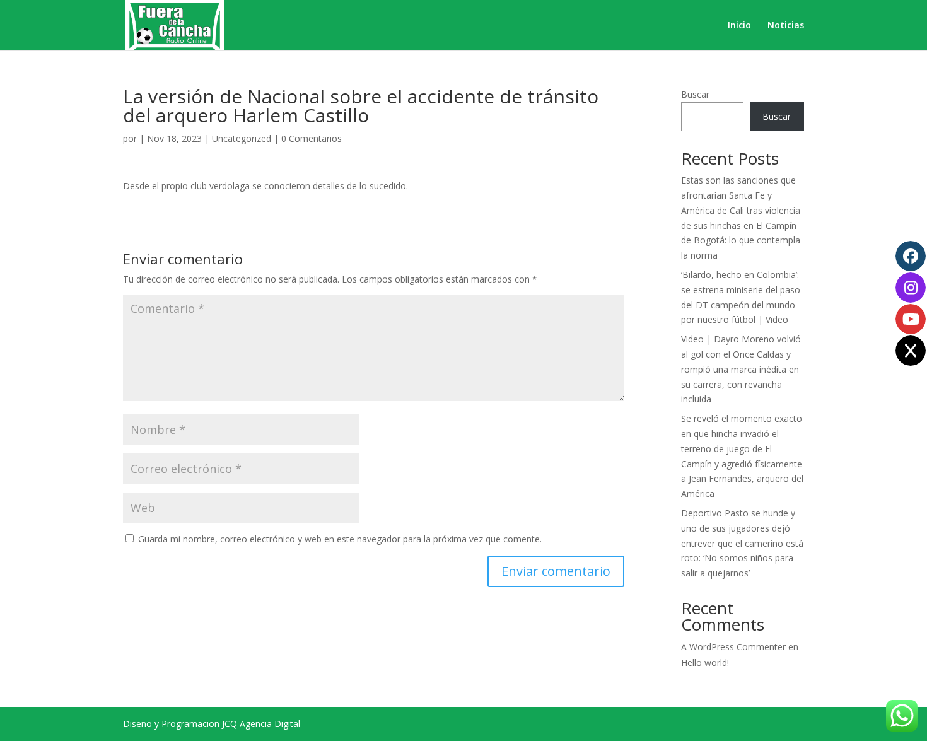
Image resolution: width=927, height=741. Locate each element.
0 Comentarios (311, 138)
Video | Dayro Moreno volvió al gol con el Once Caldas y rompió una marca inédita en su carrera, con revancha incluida (741, 369)
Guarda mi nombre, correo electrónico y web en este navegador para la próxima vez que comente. (340, 539)
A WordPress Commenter (733, 647)
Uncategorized (241, 138)
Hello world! (705, 662)
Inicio (739, 26)
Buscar (695, 94)
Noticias (785, 26)
